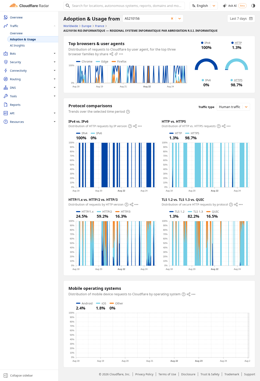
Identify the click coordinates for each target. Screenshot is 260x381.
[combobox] (127, 5)
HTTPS (238, 80)
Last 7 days (242, 19)
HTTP (238, 43)
